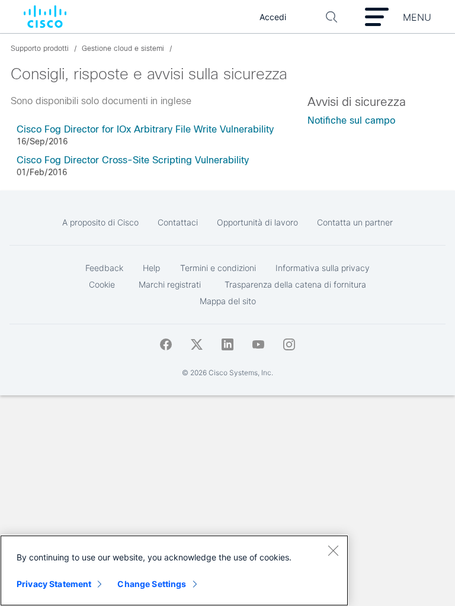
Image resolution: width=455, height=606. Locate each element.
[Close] (333, 550)
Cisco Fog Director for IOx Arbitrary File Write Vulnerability (145, 129)
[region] (174, 570)
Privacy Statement (54, 584)
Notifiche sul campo (351, 120)
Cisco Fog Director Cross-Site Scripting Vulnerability (133, 160)
